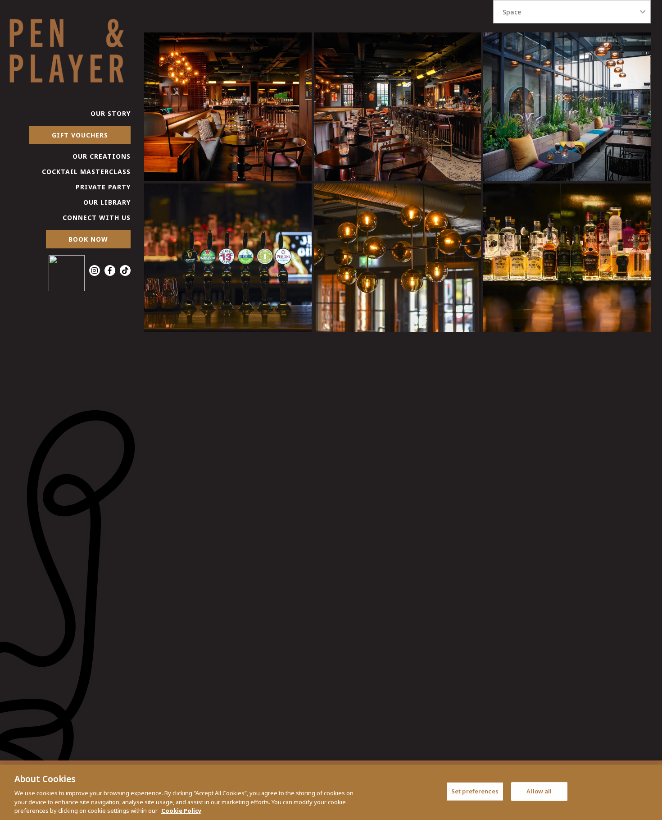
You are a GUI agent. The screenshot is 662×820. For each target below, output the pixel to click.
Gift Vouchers (80, 135)
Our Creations (102, 156)
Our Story (111, 113)
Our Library (107, 202)
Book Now (88, 239)
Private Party (103, 187)
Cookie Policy (181, 810)
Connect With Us (97, 217)
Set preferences (475, 791)
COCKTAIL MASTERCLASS (86, 171)
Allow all (539, 791)
